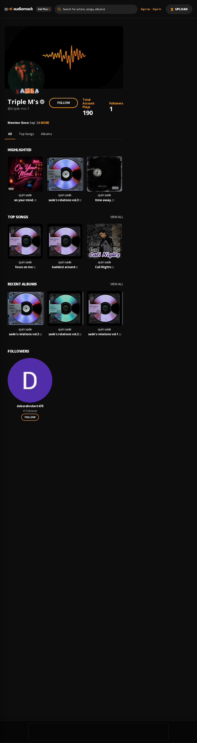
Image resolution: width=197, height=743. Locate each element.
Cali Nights (103, 267)
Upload (181, 9)
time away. (103, 200)
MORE (45, 123)
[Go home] (20, 9)
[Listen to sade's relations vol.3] (64, 174)
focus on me (24, 267)
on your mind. (24, 200)
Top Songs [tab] (26, 134)
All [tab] (10, 134)
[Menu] (6, 9)
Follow (63, 103)
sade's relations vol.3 (63, 200)
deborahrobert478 (30, 406)
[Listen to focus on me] (25, 241)
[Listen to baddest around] (64, 241)
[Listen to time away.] (104, 174)
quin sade (25, 195)
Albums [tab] (46, 134)
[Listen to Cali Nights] (104, 241)
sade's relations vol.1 (103, 334)
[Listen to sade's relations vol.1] (104, 308)
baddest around (63, 267)
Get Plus (44, 9)
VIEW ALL (116, 217)
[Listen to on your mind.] (25, 174)
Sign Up (145, 9)
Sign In (157, 9)
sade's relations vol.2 (63, 334)
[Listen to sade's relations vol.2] (64, 308)
